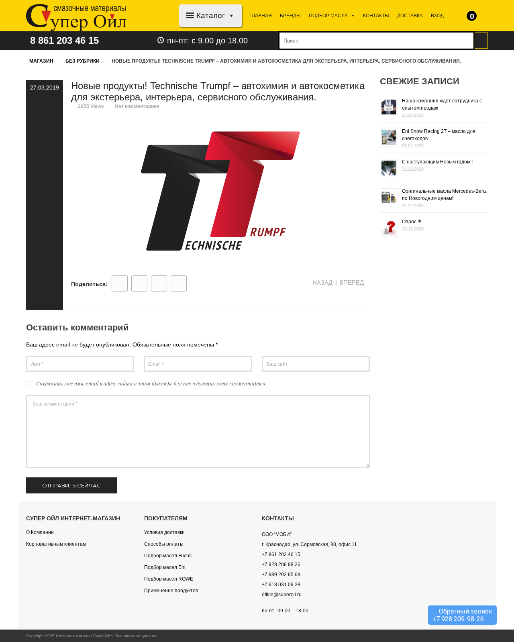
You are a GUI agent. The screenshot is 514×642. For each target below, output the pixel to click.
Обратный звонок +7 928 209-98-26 (462, 615)
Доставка (410, 15)
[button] (230, 15)
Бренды (290, 15)
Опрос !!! (411, 221)
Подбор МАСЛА (328, 15)
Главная (260, 15)
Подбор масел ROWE (168, 579)
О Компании (40, 532)
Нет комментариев (137, 106)
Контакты (376, 15)
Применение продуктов (171, 590)
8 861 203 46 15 (64, 40)
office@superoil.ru (282, 594)
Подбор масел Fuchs (168, 555)
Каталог (210, 15)
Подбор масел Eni (165, 567)
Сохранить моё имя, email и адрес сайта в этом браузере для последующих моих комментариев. (151, 383)
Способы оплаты (164, 544)
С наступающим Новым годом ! (437, 162)
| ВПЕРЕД (350, 282)
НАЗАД (321, 282)
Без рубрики (82, 61)
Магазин (41, 61)
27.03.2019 (44, 87)
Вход (437, 15)
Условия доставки (164, 532)
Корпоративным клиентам (56, 544)
